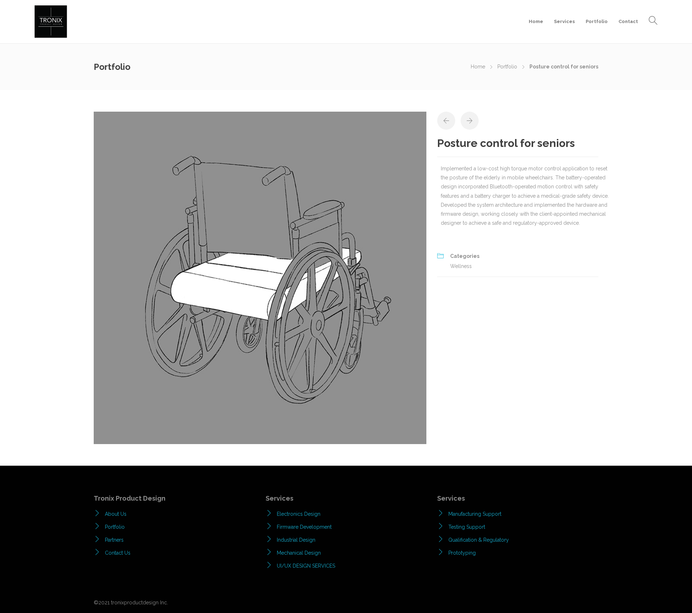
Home (536, 21)
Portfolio (597, 21)
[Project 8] (260, 277)
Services (564, 21)
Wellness (461, 266)
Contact (628, 21)
